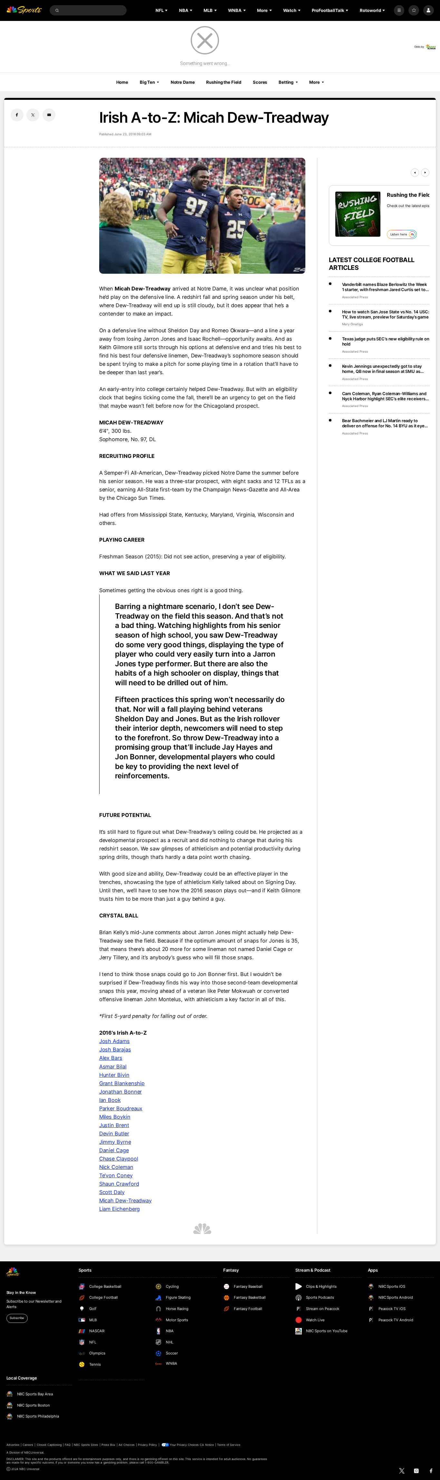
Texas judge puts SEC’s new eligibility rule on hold (385, 341)
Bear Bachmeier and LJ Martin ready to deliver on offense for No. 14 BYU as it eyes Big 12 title (384, 423)
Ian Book (110, 1100)
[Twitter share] (32, 115)
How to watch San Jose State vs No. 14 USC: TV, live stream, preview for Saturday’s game (386, 314)
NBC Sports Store (86, 1445)
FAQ (67, 1445)
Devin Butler (114, 1133)
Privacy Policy (147, 1445)
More (314, 82)
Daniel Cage (114, 1150)
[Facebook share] (17, 115)
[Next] (425, 172)
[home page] (24, 10)
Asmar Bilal (113, 1066)
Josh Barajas (115, 1049)
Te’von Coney (116, 1175)
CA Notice (207, 1445)
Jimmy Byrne (115, 1142)
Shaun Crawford (119, 1184)
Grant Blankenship (122, 1083)
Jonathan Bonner (120, 1091)
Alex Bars (110, 1058)
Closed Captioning (49, 1445)
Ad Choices (126, 1445)
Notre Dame (183, 82)
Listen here (398, 234)
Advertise (12, 1445)
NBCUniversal (33, 1452)
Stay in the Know (21, 1292)
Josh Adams (114, 1041)
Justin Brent (114, 1125)
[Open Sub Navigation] (167, 10)
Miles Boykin (114, 1117)
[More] (399, 10)
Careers (28, 1445)
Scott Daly (112, 1192)
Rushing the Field (223, 82)
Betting (286, 82)
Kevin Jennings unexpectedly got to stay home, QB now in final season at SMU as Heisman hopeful (382, 369)
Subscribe (17, 1318)
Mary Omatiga (352, 324)
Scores (260, 82)
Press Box (108, 1445)
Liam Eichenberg (119, 1209)
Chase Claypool (118, 1158)
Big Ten (147, 82)
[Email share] (49, 115)
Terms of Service (228, 1445)
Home (122, 82)
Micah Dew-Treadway (125, 1200)
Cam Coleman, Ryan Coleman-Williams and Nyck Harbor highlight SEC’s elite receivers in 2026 (384, 396)
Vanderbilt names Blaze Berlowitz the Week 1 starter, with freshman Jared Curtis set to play (384, 287)
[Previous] (415, 172)
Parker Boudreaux (121, 1108)
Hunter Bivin (114, 1075)
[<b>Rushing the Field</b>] (357, 214)
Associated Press (355, 297)
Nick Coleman (116, 1167)
